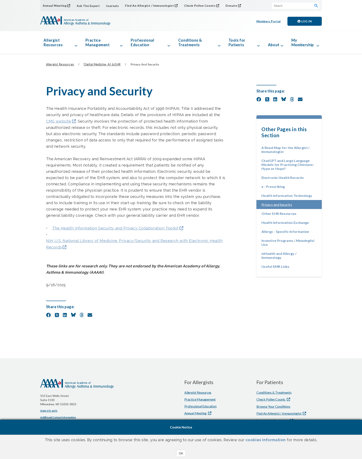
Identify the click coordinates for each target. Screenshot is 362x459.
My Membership (302, 42)
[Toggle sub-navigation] (76, 42)
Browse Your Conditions (273, 406)
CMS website (58, 121)
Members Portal (268, 21)
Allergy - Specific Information (285, 231)
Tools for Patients (237, 42)
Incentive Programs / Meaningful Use (287, 242)
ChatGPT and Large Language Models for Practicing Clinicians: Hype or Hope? (287, 165)
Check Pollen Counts (199, 5)
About (273, 44)
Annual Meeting (54, 5)
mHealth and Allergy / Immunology (279, 255)
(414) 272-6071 (48, 410)
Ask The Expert (88, 6)
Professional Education (142, 42)
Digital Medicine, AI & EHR (102, 64)
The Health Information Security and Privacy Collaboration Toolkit (115, 228)
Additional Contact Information (58, 417)
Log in (306, 21)
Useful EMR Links (275, 266)
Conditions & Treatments (190, 42)
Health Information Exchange (285, 222)
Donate (231, 5)
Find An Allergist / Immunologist (149, 5)
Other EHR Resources (279, 213)
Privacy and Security (289, 204)
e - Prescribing (273, 186)
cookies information (266, 440)
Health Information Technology (286, 195)
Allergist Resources (53, 42)
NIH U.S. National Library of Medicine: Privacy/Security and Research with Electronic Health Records (134, 243)
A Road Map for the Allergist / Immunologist (285, 150)
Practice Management (97, 42)
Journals (112, 6)
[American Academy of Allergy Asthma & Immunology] (75, 21)
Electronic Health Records (282, 177)
